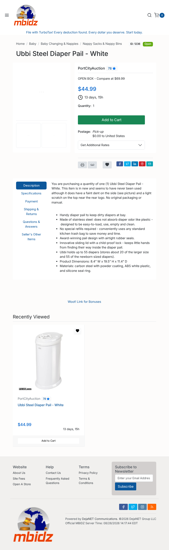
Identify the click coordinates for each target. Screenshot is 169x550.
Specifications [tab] (31, 193)
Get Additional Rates (95, 145)
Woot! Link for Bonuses (84, 302)
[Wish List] (107, 164)
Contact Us (53, 473)
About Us (19, 473)
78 (110, 69)
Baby (32, 44)
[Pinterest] (142, 163)
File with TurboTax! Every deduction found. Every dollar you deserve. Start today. (84, 32)
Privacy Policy (88, 473)
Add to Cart (111, 120)
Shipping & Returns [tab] (31, 211)
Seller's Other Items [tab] (31, 236)
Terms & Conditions (86, 481)
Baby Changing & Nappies (59, 44)
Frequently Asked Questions (57, 481)
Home (20, 44)
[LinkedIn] (134, 163)
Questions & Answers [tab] (31, 224)
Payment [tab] (31, 201)
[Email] (149, 163)
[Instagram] (142, 507)
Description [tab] (31, 185)
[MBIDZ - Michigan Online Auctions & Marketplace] (29, 15)
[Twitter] (127, 163)
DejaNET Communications (99, 519)
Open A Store (22, 484)
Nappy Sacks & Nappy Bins (102, 44)
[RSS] (152, 507)
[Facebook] (119, 163)
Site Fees (19, 478)
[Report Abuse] (92, 164)
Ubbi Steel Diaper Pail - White (40, 405)
